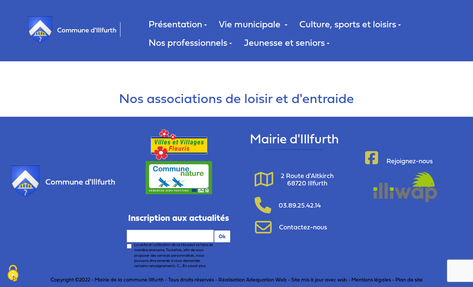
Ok (222, 236)
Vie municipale (251, 24)
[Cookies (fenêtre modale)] (13, 274)
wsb (342, 279)
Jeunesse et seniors (284, 42)
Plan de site (409, 279)
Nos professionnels (188, 42)
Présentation (175, 24)
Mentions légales (371, 279)
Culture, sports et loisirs (347, 24)
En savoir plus (194, 266)
